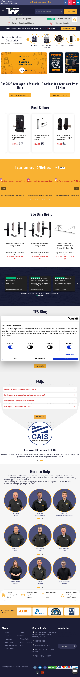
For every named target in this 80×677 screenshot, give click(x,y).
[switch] (30, 347)
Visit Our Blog (40, 366)
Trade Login (70, 11)
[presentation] (7, 133)
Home (6, 633)
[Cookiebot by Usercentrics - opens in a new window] (69, 318)
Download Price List (60, 95)
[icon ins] (1, 179)
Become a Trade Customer (40, 243)
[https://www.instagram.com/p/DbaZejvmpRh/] (67, 185)
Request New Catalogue (20, 95)
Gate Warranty (9, 649)
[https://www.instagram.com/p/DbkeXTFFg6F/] (40, 185)
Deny (14, 359)
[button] (30, 199)
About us (7, 636)
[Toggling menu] (3, 11)
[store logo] (14, 11)
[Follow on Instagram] (70, 2)
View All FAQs (40, 417)
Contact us (8, 639)
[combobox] (49, 11)
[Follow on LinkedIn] (78, 2)
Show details (69, 354)
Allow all (65, 359)
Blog (21, 645)
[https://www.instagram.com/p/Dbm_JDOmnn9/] (12, 185)
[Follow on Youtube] (74, 2)
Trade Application (10, 645)
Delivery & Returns (26, 642)
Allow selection (40, 359)
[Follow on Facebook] (66, 2)
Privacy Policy (24, 639)
